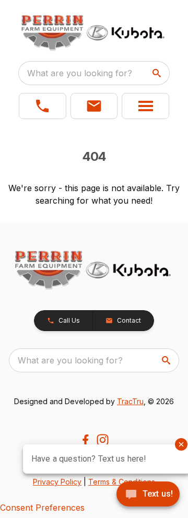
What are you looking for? (79, 73)
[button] (42, 106)
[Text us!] (148, 495)
